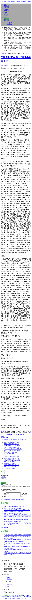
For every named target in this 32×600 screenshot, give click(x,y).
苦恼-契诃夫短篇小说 (6, 439)
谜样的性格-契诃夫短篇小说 (11, 458)
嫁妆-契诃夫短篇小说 (9, 461)
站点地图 (12, 598)
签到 (17, 486)
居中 (11, 486)
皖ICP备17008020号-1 (17, 596)
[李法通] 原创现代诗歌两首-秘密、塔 (14, 506)
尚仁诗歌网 (4, 431)
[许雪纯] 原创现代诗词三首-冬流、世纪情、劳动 (17, 510)
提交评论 (3, 483)
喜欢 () (3, 436)
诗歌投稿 (6, 11)
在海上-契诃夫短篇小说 (10, 466)
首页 (5, 4)
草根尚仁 (9, 579)
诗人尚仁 (9, 24)
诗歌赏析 (6, 9)
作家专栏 (6, 14)
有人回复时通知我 (7, 485)
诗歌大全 (6, 7)
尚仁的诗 (6, 20)
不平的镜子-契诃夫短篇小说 (11, 456)
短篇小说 (6, 19)
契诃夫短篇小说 (5, 437)
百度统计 (17, 598)
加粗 (4, 486)
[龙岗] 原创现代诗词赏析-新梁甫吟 (13, 511)
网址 (5, 496)
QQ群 (12, 30)
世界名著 (6, 17)
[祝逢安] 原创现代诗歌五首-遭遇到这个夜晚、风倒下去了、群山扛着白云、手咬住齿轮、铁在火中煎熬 (17, 516)
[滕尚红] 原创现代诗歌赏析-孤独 (12, 513)
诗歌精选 (6, 6)
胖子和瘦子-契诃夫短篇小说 (11, 465)
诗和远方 (6, 12)
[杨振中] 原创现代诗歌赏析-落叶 (12, 508)
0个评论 (27, 65)
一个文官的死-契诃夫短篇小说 (12, 460)
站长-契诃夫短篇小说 (9, 468)
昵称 (5, 493)
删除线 (8, 486)
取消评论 (3, 477)
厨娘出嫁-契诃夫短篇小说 (20, 439)
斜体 (14, 486)
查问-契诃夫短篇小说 (9, 463)
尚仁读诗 (9, 22)
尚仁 (7, 65)
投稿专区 (6, 15)
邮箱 (5, 495)
